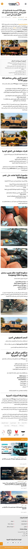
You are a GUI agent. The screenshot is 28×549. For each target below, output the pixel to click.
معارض (25, 526)
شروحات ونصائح (10, 526)
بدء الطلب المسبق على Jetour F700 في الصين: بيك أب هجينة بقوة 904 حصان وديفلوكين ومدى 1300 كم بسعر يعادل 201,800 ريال (14, 484)
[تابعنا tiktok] (8, 543)
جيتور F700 (21, 425)
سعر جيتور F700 (14, 425)
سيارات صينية (6, 425)
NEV (19, 423)
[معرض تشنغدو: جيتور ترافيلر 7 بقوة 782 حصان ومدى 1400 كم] (14, 449)
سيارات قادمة (24, 521)
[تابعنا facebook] (21, 543)
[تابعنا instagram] (18, 543)
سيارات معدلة (10, 524)
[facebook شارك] (21, 19)
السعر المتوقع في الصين (19, 71)
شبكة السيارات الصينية (23, 24)
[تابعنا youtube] (13, 543)
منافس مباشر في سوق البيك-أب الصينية (17, 72)
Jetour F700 (24, 423)
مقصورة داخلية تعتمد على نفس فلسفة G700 (15, 66)
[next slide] (3, 433)
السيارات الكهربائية (5, 423)
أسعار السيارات (24, 524)
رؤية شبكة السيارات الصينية (19, 74)
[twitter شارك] (20, 19)
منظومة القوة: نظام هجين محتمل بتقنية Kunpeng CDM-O (14, 68)
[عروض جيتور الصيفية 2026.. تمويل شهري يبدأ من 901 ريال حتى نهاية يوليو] (14, 497)
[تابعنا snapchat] (10, 543)
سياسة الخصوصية (22, 532)
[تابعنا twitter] (16, 543)
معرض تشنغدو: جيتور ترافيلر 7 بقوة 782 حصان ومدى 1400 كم (14, 459)
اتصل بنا (24, 535)
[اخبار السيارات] (14, 4)
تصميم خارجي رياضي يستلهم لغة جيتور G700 (16, 63)
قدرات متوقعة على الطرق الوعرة (18, 64)
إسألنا (24, 534)
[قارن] (1, 543)
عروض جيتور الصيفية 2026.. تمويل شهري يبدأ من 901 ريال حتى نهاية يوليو (14, 507)
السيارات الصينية (13, 423)
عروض (12, 521)
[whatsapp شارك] (18, 19)
